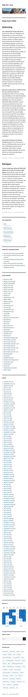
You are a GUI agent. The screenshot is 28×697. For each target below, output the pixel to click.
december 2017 (8, 522)
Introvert (6, 307)
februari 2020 (7, 470)
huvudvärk (16, 657)
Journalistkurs (8, 309)
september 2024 (8, 408)
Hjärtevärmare (8, 228)
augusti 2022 (7, 458)
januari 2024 (7, 424)
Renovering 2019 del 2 (10, 351)
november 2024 (8, 404)
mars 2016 (6, 565)
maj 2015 (6, 585)
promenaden (6, 672)
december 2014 (8, 595)
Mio (24, 666)
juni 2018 (6, 510)
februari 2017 (7, 542)
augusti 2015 (7, 579)
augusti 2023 (7, 434)
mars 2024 (7, 420)
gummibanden (7, 657)
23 (14, 620)
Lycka (5, 313)
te (23, 681)
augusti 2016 (7, 555)
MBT (4, 666)
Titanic (6, 366)
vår (17, 687)
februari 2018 (7, 518)
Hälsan (6, 299)
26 (24, 620)
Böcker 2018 (7, 287)
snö (16, 675)
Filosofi (6, 295)
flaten (10, 654)
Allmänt (10, 158)
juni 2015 (6, 583)
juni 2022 (6, 462)
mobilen (5, 669)
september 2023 (8, 432)
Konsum (17, 660)
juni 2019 (6, 486)
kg (3, 660)
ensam (5, 654)
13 (3, 617)
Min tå (5, 323)
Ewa (5, 253)
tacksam (19, 681)
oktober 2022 (7, 454)
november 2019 (8, 476)
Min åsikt (6, 319)
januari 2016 (7, 569)
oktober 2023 (7, 430)
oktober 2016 (7, 550)
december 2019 (8, 474)
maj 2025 (6, 392)
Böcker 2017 (7, 285)
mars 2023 (7, 444)
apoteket (5, 651)
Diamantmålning (8, 232)
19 (24, 617)
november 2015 (8, 573)
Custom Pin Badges (9, 259)
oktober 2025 (7, 381)
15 (10, 617)
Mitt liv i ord (7, 5)
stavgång (12, 678)
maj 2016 (6, 561)
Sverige (13, 681)
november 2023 (8, 428)
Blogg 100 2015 (8, 281)
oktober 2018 (7, 502)
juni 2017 (6, 534)
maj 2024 (6, 416)
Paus (5, 224)
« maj (6, 626)
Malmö (6, 315)
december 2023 (8, 426)
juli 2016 (6, 557)
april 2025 (6, 394)
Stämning (7, 27)
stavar (20, 675)
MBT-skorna (10, 666)
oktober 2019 (7, 478)
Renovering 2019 (8, 349)
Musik (5, 329)
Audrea (6, 263)
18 (20, 617)
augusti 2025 (7, 385)
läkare (4, 663)
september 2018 (8, 504)
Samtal (6, 356)
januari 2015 (7, 593)
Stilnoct (18, 678)
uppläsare (15, 684)
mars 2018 (6, 516)
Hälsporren (7, 301)
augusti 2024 (7, 410)
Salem (11, 675)
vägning (12, 687)
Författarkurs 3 (8, 297)
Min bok (6, 321)
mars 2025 (7, 396)
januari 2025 (7, 400)
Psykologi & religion (9, 337)
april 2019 (6, 490)
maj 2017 (6, 536)
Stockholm (6, 681)
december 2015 (8, 571)
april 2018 (6, 514)
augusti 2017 (7, 530)
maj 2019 (6, 488)
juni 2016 (6, 559)
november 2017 (8, 524)
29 (10, 623)
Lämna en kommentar (19, 158)
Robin (21, 672)
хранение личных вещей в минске (14, 265)
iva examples (7, 255)
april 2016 (6, 563)
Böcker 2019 (7, 289)
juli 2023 (6, 436)
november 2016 (8, 548)
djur (22, 651)
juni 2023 (6, 438)
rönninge (5, 675)
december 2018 (8, 498)
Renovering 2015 (8, 339)
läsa (9, 663)
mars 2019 (6, 492)
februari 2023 (7, 446)
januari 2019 (7, 496)
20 (4, 620)
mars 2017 (6, 540)
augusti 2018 (7, 506)
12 (24, 614)
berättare (12, 651)
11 (20, 614)
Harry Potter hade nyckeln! (16, 253)
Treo (4, 684)
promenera (15, 672)
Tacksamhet (7, 362)
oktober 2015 (7, 575)
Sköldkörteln (7, 358)
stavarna (5, 678)
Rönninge (6, 354)
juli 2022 (6, 460)
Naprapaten (7, 331)
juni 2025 (6, 390)
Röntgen (6, 164)
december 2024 (8, 402)
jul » (21, 626)
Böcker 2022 (7, 291)
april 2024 (6, 418)
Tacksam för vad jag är (10, 360)
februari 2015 (7, 591)
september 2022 (8, 456)
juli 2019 (6, 484)
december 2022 (8, 450)
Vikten (5, 370)
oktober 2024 (7, 406)
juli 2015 (6, 581)
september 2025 (8, 383)
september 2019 (8, 480)
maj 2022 (6, 464)
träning (9, 684)
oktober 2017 (7, 526)
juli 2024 (6, 412)
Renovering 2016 (8, 341)
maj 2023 (6, 440)
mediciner (18, 666)
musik (11, 669)
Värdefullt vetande (9, 368)
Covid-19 (6, 293)
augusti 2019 (7, 482)
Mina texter (7, 325)
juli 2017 (6, 532)
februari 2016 (7, 567)
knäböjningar (10, 660)
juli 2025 (6, 387)
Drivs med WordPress (14, 694)
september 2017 (8, 528)
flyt (14, 654)
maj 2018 (6, 512)
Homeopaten (7, 305)
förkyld (19, 654)
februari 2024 (7, 422)
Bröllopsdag (7, 236)
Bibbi (18, 651)
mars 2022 (7, 468)
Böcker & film (7, 283)
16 (14, 617)
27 (4, 623)
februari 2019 (7, 494)
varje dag (5, 687)
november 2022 (8, 452)
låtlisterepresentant (17, 663)
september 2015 (8, 577)
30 (14, 623)
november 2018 (8, 500)
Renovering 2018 (8, 345)
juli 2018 (6, 508)
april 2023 (6, 442)
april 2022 (6, 466)
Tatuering (6, 364)
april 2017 (6, 538)
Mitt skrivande (8, 327)
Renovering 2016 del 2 (10, 343)
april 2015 (6, 587)
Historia (6, 303)
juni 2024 (6, 414)
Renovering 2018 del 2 (10, 347)
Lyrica (23, 660)
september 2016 (8, 552)
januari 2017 (7, 544)
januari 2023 (7, 448)
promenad (17, 669)
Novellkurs (7, 333)
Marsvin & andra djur (10, 317)
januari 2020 (7, 472)
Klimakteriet (7, 311)
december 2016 (8, 546)
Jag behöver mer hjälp (16, 263)
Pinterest (6, 335)
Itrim (22, 657)
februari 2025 (7, 398)
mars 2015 (6, 589)
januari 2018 (7, 520)
